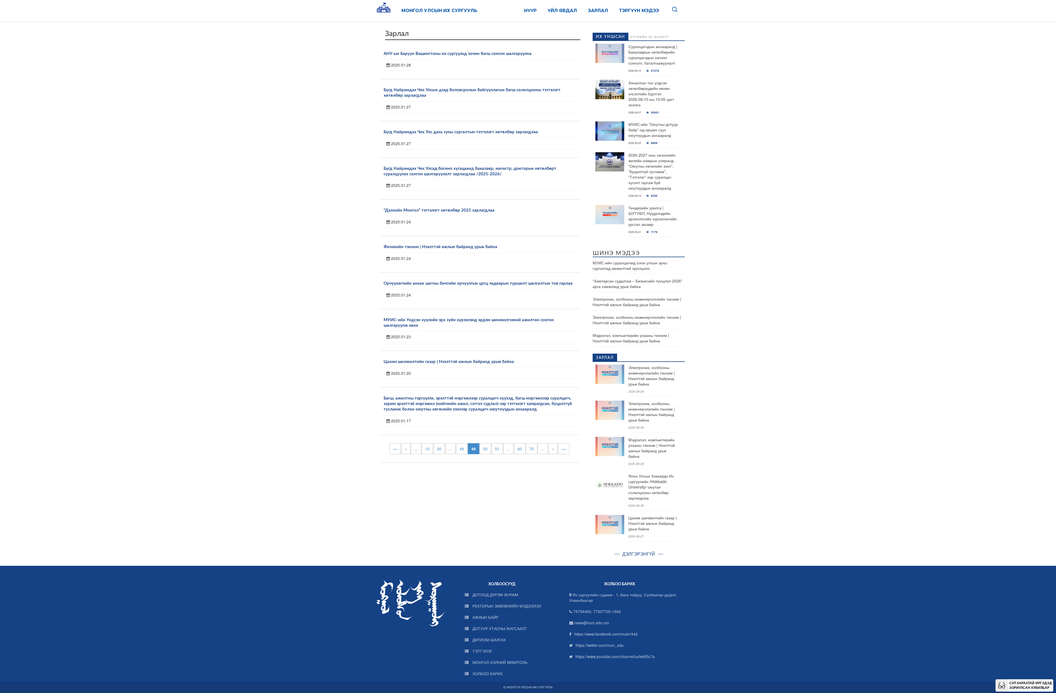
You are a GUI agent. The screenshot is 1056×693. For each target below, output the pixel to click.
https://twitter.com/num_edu (600, 645)
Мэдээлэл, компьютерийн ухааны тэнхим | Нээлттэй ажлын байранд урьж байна (631, 337)
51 (497, 448)
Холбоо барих (487, 673)
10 (427, 448)
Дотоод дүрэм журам (494, 594)
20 (439, 448)
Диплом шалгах (488, 639)
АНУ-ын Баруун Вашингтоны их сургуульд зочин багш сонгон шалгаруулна (458, 54)
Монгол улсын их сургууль (439, 10)
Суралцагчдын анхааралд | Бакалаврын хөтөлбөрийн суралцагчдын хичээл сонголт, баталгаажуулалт (652, 55)
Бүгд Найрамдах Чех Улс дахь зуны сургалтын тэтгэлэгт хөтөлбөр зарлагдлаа (461, 132)
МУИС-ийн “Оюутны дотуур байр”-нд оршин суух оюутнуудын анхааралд (653, 129)
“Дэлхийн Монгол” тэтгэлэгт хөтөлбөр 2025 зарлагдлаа (439, 210)
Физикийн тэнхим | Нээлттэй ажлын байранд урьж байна (440, 247)
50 (485, 448)
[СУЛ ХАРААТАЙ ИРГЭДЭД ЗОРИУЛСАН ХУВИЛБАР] (1002, 685)
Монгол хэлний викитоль (499, 662)
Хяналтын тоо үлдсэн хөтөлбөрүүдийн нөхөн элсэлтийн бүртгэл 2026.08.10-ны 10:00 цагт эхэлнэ (651, 93)
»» (564, 448)
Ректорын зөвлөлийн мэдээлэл (506, 606)
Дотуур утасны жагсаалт (499, 628)
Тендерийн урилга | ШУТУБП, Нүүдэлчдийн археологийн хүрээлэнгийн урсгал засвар (652, 216)
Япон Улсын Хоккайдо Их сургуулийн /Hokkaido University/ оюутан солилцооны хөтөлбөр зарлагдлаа (651, 487)
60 (520, 448)
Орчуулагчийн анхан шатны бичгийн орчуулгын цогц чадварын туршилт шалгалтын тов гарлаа (478, 283)
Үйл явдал (562, 10)
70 (531, 448)
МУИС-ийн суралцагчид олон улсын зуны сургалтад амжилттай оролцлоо (630, 265)
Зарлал (598, 10)
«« (395, 448)
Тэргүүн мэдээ (639, 10)
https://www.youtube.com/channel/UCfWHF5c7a (615, 656)
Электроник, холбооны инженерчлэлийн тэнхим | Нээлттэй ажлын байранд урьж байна (637, 301)
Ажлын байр (484, 617)
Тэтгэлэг (482, 651)
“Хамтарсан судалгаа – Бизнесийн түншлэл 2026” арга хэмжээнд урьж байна (637, 283)
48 (462, 448)
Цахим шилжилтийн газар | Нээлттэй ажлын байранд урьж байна (449, 362)
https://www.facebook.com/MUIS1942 (606, 634)
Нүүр (530, 10)
